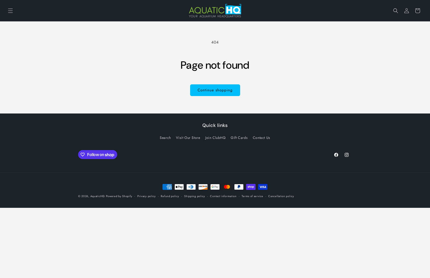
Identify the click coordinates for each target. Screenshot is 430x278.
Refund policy (170, 196)
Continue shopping (215, 90)
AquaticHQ (97, 196)
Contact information (223, 196)
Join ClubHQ (215, 137)
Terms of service (252, 196)
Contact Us (261, 137)
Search (165, 137)
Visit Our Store (188, 137)
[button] (10, 10)
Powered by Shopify (119, 196)
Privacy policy (146, 196)
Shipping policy (194, 196)
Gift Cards (239, 137)
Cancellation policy (281, 196)
